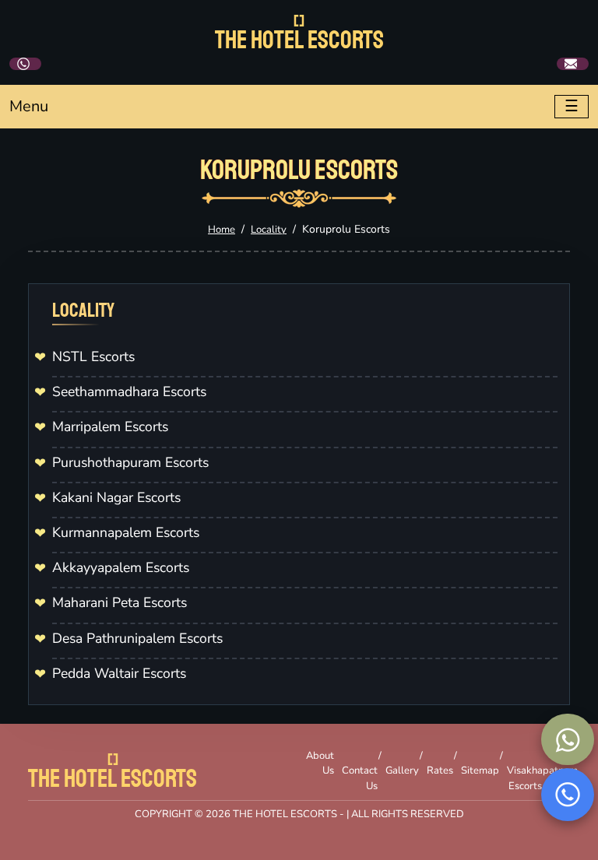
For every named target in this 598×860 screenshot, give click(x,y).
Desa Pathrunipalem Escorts (137, 638)
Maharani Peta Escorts (119, 602)
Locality (269, 230)
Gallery (402, 770)
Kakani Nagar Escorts (116, 497)
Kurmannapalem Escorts (125, 532)
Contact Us (360, 778)
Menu (28, 106)
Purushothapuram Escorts (130, 462)
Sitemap (480, 770)
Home (221, 230)
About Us (320, 763)
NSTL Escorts (93, 356)
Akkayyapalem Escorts (120, 567)
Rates (440, 770)
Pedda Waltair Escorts (119, 673)
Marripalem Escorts (110, 426)
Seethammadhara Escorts (129, 391)
